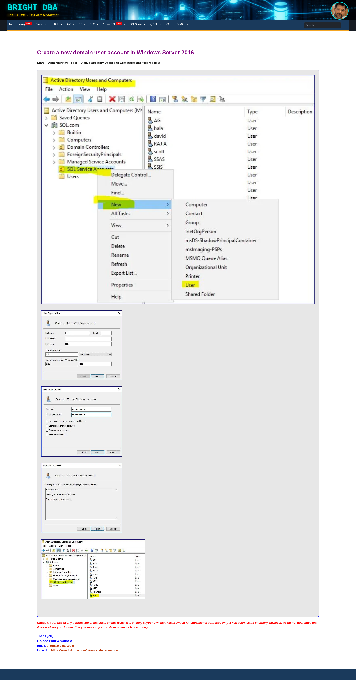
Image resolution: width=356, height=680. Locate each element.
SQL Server (136, 24)
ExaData (54, 24)
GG (80, 24)
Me (11, 24)
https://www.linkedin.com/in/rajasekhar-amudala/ (84, 650)
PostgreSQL (111, 24)
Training (23, 24)
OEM (92, 24)
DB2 (167, 24)
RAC (68, 24)
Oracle (39, 24)
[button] (178, 189)
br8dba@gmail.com (60, 645)
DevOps (181, 24)
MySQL (153, 24)
